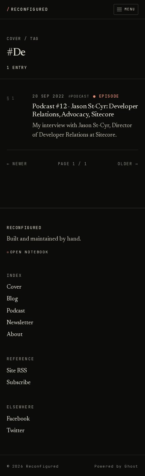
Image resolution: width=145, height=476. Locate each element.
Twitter (16, 431)
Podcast (80, 96)
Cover (14, 38)
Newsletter (20, 323)
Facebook (18, 419)
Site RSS (17, 371)
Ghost (131, 466)
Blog (12, 299)
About (15, 335)
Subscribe (19, 383)
